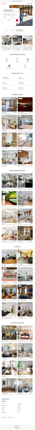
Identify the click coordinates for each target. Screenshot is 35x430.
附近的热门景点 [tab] (4, 400)
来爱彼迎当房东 (29, 3)
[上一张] (15, 33)
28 (11, 30)
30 (14, 30)
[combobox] (11, 14)
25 (6, 30)
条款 (18, 428)
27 (9, 30)
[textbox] (7, 17)
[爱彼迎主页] (4, 3)
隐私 (16, 428)
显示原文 (21, 1)
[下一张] (18, 33)
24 (4, 30)
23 (14, 28)
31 (4, 32)
